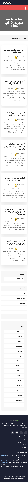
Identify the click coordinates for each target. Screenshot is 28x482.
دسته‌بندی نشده (21, 298)
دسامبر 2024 (19, 346)
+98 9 (2, 466)
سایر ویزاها (22, 303)
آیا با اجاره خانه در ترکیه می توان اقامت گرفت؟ (14, 51)
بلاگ (24, 293)
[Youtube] (12, 432)
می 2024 (20, 381)
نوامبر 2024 (19, 351)
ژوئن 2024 (19, 376)
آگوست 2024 (19, 366)
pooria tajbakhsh (21, 57)
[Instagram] (25, 432)
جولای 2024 (19, 371)
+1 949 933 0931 (14, 466)
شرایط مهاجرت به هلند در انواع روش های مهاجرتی (14, 179)
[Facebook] (16, 432)
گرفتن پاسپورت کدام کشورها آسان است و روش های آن (14, 146)
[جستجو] (23, 278)
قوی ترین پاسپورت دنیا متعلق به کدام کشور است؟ (14, 114)
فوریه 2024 (19, 395)
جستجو (22, 274)
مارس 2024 (19, 390)
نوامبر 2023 (19, 405)
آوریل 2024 (19, 385)
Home (25, 38)
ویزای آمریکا (22, 308)
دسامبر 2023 (19, 400)
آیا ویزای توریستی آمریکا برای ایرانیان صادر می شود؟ (14, 242)
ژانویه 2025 (19, 341)
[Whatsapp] (21, 432)
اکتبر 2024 (19, 356)
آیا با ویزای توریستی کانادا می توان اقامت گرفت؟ (15, 82)
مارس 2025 (19, 332)
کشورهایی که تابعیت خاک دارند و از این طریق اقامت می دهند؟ (14, 211)
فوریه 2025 (19, 336)
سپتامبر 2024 (19, 361)
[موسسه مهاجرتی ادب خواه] (25, 8)
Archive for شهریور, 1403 (15, 38)
